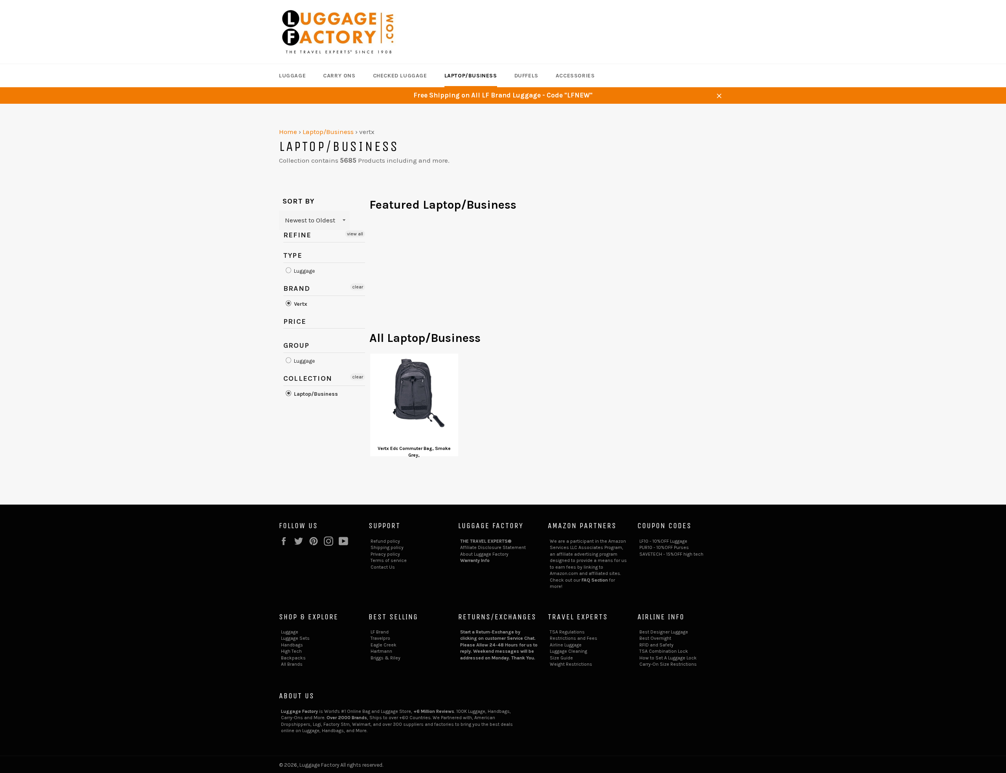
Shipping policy (387, 547)
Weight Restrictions (571, 664)
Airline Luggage (566, 645)
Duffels (526, 75)
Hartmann (381, 651)
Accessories (575, 75)
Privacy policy (385, 554)
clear (357, 287)
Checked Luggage (400, 75)
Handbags (292, 645)
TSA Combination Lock (663, 651)
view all (355, 234)
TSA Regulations (567, 632)
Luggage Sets (295, 638)
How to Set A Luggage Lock (668, 658)
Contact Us (383, 567)
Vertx (299, 304)
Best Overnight (655, 638)
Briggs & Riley (385, 658)
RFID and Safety (656, 645)
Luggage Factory (319, 765)
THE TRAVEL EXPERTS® (486, 541)
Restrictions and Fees (573, 638)
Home (288, 132)
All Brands (292, 664)
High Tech (291, 651)
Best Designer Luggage (663, 632)
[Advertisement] (548, 275)
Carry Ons (339, 75)
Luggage (292, 75)
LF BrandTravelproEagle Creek (384, 638)
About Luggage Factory (484, 554)
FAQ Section (595, 580)
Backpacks (293, 658)
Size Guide (561, 658)
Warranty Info (475, 560)
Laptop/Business (470, 75)
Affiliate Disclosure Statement (493, 547)
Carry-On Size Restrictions (668, 664)
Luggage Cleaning (568, 651)
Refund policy (385, 541)
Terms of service (389, 560)
